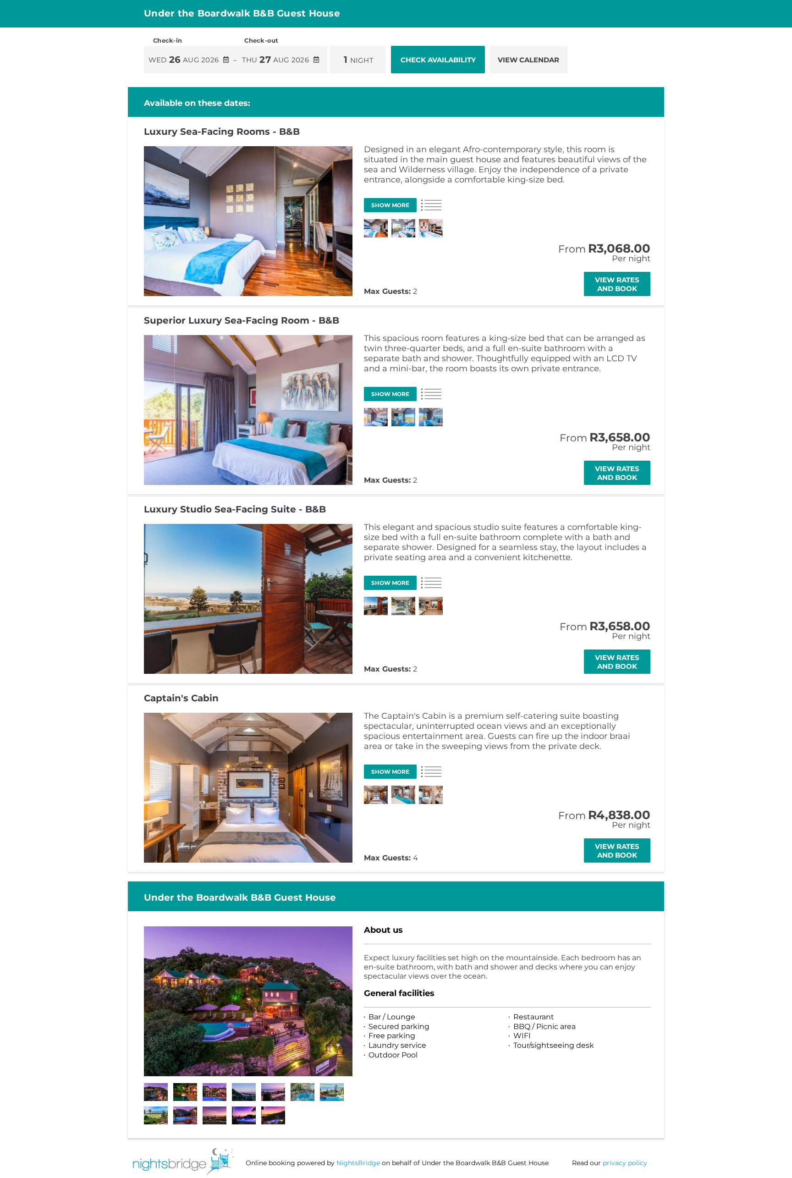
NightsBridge (358, 1163)
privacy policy (625, 1163)
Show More (390, 205)
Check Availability (438, 59)
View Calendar (528, 59)
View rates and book (617, 284)
